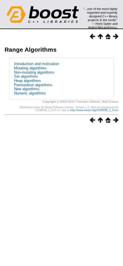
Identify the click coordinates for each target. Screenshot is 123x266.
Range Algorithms (31, 49)
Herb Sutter (104, 23)
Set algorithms (26, 76)
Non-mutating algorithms (34, 72)
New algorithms (26, 89)
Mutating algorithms (30, 68)
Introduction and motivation (36, 64)
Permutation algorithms (33, 85)
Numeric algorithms (30, 93)
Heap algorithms (27, 80)
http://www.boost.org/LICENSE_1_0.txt (94, 110)
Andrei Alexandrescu (102, 27)
